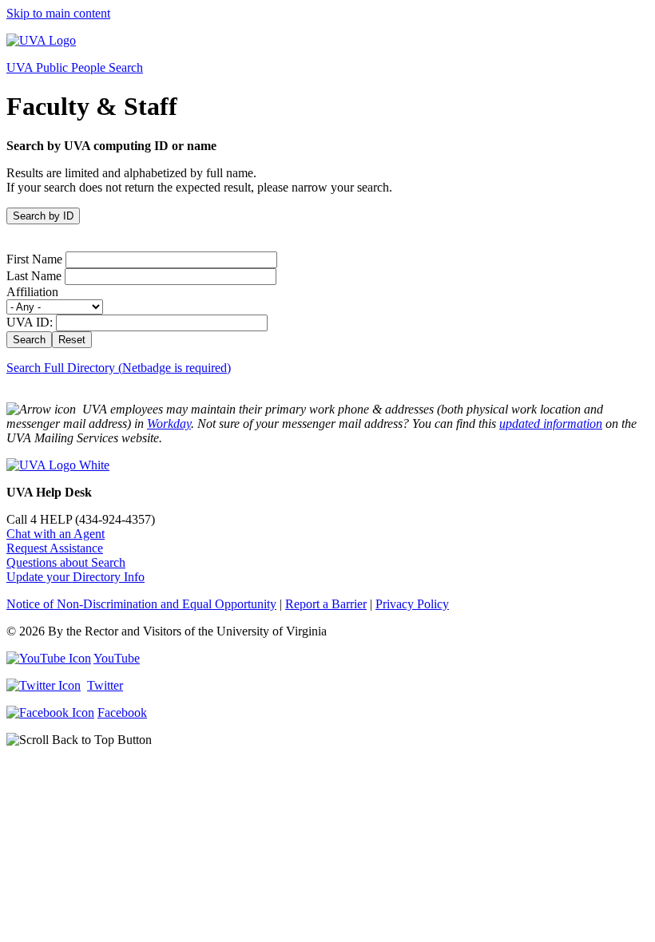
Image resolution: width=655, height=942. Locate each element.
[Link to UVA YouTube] (48, 658)
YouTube (116, 658)
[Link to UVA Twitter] (43, 685)
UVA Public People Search (74, 67)
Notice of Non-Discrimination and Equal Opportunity (141, 604)
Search (29, 340)
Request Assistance (54, 548)
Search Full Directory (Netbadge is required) (118, 367)
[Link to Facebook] (50, 712)
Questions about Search (65, 562)
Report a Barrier (326, 604)
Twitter (105, 685)
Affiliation (32, 292)
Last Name (34, 276)
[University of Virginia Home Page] (41, 40)
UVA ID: (29, 322)
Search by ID (43, 216)
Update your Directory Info (75, 577)
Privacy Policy (412, 604)
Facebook (122, 712)
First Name (34, 259)
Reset (71, 340)
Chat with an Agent (55, 533)
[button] (327, 740)
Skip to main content (58, 13)
